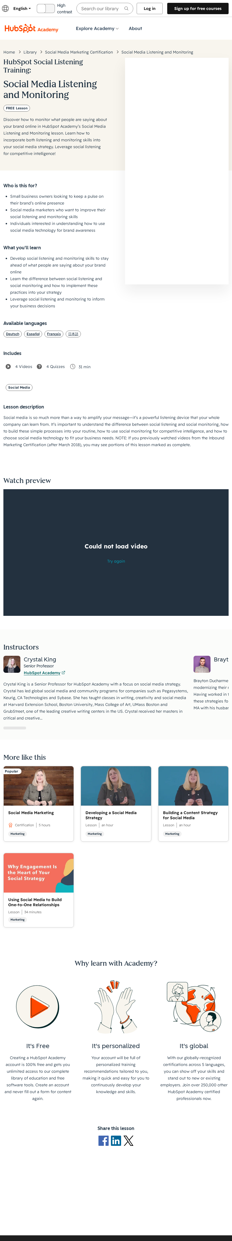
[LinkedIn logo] (117, 1140)
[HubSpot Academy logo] (31, 28)
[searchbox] (104, 8)
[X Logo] (128, 1140)
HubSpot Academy (42, 672)
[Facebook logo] (104, 1140)
